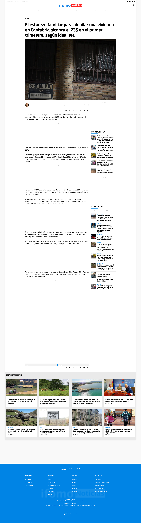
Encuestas (51, 482)
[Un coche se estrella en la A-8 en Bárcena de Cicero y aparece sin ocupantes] (93, 236)
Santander (18, 1)
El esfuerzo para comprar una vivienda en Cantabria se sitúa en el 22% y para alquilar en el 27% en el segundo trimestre (86, 431)
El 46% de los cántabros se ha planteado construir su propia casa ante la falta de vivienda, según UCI (52, 431)
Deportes (74, 488)
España (73, 485)
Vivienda (60, 365)
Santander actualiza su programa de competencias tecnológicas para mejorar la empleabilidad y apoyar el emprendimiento (105, 139)
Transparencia (99, 488)
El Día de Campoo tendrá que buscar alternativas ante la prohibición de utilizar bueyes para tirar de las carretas (105, 247)
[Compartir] (69, 110)
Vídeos (50, 494)
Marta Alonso (34, 105)
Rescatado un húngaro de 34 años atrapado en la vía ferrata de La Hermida (105, 287)
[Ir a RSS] (134, 1)
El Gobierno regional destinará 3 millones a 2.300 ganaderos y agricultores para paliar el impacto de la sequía (53, 401)
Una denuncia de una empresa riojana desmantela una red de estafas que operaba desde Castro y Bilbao (105, 277)
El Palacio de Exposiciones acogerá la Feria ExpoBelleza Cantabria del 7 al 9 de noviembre (105, 163)
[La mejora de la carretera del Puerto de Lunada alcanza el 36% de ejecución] (93, 170)
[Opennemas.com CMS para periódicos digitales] (70, 513)
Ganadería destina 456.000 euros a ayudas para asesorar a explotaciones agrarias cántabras (21, 401)
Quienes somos (99, 485)
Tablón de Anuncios (101, 491)
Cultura (74, 491)
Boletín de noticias (54, 485)
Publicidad (98, 479)
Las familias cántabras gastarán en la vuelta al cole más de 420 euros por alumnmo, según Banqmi (119, 431)
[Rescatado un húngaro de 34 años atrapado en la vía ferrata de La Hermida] (93, 286)
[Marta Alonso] (27, 105)
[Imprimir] (66, 110)
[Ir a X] (129, 1)
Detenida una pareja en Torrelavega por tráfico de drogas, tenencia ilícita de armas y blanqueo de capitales (105, 228)
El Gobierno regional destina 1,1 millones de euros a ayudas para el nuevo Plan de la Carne (21, 431)
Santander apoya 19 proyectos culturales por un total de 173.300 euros (105, 155)
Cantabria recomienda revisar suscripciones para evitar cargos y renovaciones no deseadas (105, 148)
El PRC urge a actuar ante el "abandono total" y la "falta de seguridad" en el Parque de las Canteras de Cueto (105, 267)
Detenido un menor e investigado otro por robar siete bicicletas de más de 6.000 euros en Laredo (105, 217)
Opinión (50, 488)
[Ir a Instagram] (130, 1)
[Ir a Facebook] (127, 1)
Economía (28, 19)
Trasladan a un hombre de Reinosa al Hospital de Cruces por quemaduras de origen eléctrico (105, 257)
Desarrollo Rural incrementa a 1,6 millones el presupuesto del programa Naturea (119, 400)
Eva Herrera (11, 405)
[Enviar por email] (62, 110)
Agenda (50, 479)
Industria (25, 1)
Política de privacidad (102, 482)
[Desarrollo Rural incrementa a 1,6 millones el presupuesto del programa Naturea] (119, 387)
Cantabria (28, 365)
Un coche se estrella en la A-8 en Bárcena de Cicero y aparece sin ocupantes (105, 238)
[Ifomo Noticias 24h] (70, 5)
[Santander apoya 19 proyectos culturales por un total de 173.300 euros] (93, 155)
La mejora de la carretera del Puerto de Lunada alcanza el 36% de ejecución (105, 170)
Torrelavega (9, 1)
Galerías (51, 491)
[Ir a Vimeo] (132, 1)
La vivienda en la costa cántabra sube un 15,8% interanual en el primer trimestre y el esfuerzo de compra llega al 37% (86, 401)
